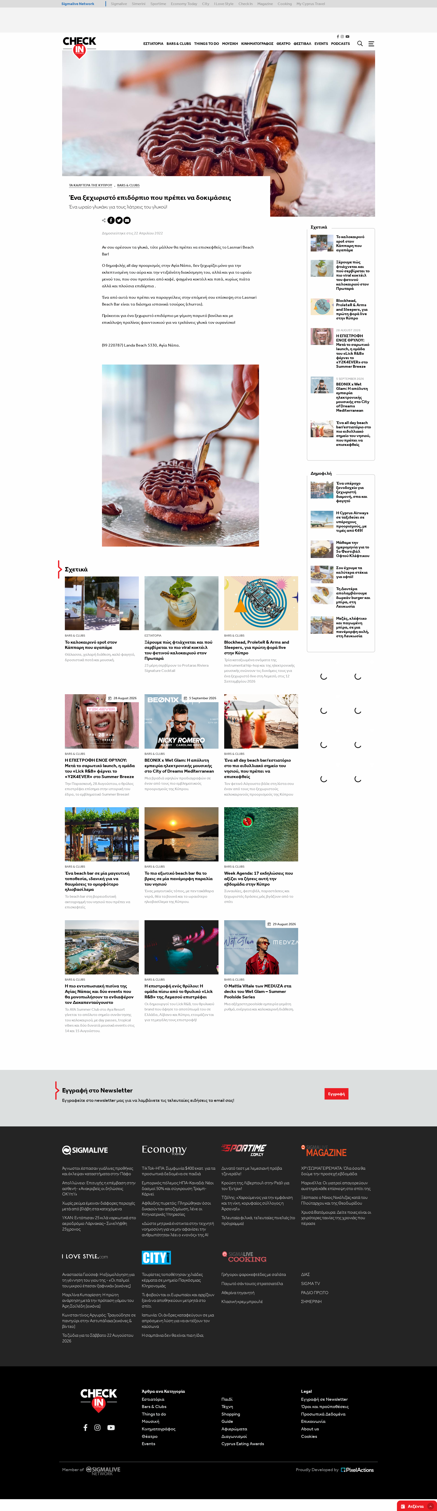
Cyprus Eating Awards (242, 1443)
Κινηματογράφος (158, 1428)
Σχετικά (76, 569)
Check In (246, 3)
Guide (227, 1421)
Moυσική (150, 1421)
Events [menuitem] (321, 43)
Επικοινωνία (313, 1421)
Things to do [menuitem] (206, 43)
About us (310, 1428)
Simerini (138, 3)
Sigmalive (119, 3)
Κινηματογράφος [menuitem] (257, 43)
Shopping (230, 1414)
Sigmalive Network (77, 3)
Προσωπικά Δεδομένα (323, 1414)
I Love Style (224, 3)
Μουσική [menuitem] (230, 43)
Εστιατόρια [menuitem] (153, 43)
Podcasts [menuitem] (340, 43)
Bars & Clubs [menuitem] (179, 43)
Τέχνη (227, 1406)
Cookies (309, 1436)
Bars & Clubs (128, 185)
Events (148, 1443)
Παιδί (227, 1399)
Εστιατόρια (153, 635)
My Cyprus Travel (311, 3)
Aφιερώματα (234, 1428)
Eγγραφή (336, 1093)
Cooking (285, 3)
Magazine (265, 3)
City (205, 3)
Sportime (158, 3)
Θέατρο (150, 1436)
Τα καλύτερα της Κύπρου (90, 185)
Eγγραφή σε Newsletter (324, 1399)
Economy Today (184, 3)
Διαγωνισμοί (234, 1436)
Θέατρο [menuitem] (283, 43)
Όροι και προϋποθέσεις (325, 1406)
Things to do (154, 1414)
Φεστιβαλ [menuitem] (302, 43)
